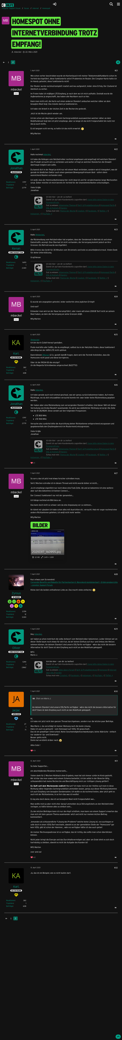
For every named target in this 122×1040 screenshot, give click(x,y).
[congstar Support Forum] (8, 4)
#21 (116, 70)
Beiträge (9, 187)
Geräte (59, 672)
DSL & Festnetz (52, 208)
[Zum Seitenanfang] (118, 1037)
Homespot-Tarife (108, 205)
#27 (116, 473)
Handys (64, 208)
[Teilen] (118, 62)
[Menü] (118, 4)
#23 (116, 229)
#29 (116, 629)
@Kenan (45, 355)
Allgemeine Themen (67, 205)
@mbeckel (39, 234)
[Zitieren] (115, 139)
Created (80, 211)
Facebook (92, 211)
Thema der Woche (68, 211)
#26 (116, 385)
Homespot (103, 670)
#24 (116, 296)
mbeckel (47, 154)
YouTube (46, 213)
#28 (116, 574)
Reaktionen (10, 182)
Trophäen (9, 185)
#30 (116, 691)
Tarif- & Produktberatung (88, 205)
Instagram (34, 213)
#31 (116, 761)
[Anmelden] (54, 4)
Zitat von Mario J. (43, 698)
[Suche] (111, 4)
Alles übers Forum (66, 670)
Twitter (102, 211)
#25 (116, 334)
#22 (116, 149)
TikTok (108, 675)
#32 (116, 867)
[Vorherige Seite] (4, 62)
